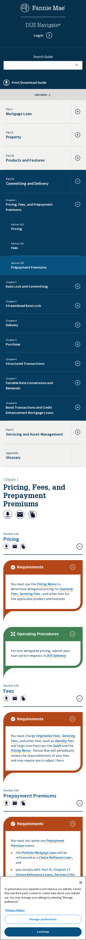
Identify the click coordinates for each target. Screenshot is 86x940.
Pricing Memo (46, 584)
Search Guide (43, 56)
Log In (38, 35)
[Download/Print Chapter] (7, 515)
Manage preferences (43, 919)
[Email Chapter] (20, 515)
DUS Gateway (56, 655)
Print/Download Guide (29, 82)
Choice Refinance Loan (55, 857)
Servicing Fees (30, 593)
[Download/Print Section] (6, 547)
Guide (57, 745)
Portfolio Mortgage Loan (39, 852)
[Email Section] (15, 547)
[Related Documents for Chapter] (32, 515)
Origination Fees (48, 735)
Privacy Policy (15, 910)
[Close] (81, 882)
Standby (61, 741)
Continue (43, 932)
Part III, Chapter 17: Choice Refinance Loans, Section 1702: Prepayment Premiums (45, 874)
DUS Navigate (43, 25)
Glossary (13, 457)
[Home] (43, 11)
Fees (8, 690)
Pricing (11, 539)
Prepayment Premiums (29, 795)
